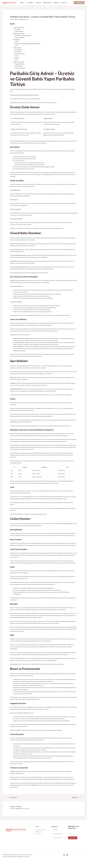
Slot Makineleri (18, 49)
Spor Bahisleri (16, 39)
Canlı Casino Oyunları (20, 53)
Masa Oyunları (18, 51)
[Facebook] (64, 855)
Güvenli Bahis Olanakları (19, 33)
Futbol (16, 41)
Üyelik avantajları (19, 31)
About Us (56, 2)
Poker (16, 55)
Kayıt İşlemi (17, 29)
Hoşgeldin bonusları (19, 64)
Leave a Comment (14, 19)
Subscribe (72, 837)
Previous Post (12, 797)
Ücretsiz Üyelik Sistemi (18, 27)
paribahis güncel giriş (48, 174)
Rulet (16, 59)
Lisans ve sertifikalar (19, 37)
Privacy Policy (38, 831)
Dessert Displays (47, 2)
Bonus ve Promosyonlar (18, 62)
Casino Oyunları (17, 47)
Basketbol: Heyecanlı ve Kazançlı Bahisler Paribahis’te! (28, 43)
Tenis (16, 45)
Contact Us (64, 2)
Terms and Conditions (40, 829)
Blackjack (17, 57)
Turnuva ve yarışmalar (20, 68)
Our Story (55, 829)
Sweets (22, 2)
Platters (38, 2)
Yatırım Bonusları (19, 66)
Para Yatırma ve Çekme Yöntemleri (23, 35)
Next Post (75, 797)
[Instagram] (67, 855)
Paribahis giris (22, 19)
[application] (24, 2)
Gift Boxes (30, 2)
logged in (18, 808)
